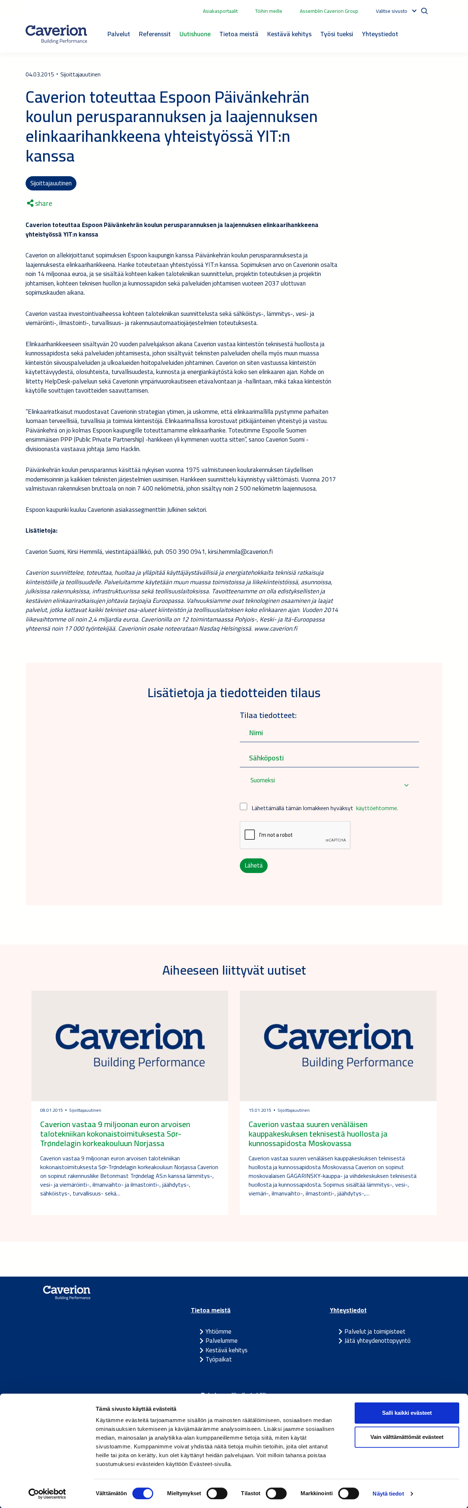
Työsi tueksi (336, 34)
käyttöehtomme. (377, 807)
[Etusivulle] (56, 34)
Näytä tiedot (388, 1493)
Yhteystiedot (380, 34)
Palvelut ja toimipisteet (374, 1331)
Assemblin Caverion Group (329, 11)
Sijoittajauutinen (51, 183)
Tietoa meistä (238, 34)
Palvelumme (221, 1340)
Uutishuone (195, 34)
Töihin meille (268, 11)
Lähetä (254, 865)
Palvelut (118, 34)
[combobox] (329, 785)
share (43, 203)
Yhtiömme (218, 1331)
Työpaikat (218, 1359)
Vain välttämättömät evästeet (407, 1437)
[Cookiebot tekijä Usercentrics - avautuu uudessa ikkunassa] (47, 1493)
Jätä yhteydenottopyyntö (377, 1340)
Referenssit (155, 34)
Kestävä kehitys (289, 34)
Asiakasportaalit (220, 11)
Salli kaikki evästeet (407, 1413)
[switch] (217, 1493)
